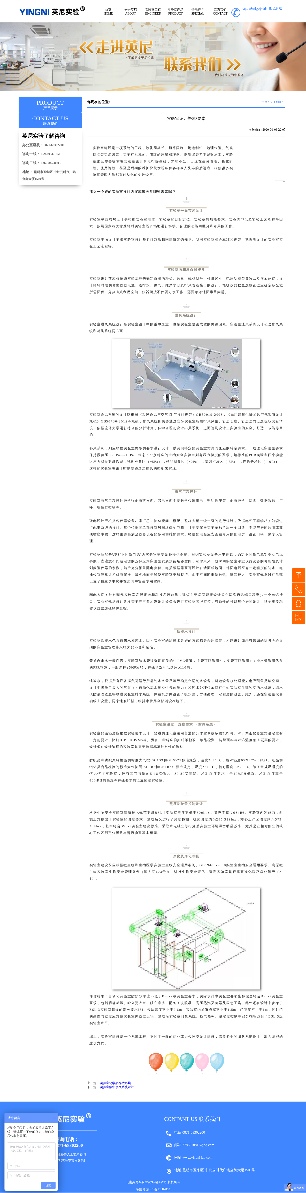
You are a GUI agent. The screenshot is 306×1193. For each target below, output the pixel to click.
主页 (264, 102)
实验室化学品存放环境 (115, 1083)
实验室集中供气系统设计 (117, 1087)
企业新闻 (275, 102)
